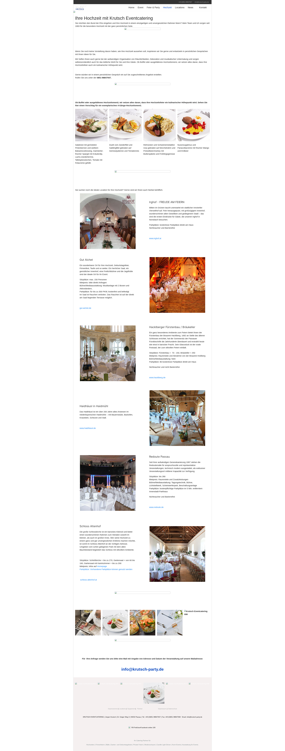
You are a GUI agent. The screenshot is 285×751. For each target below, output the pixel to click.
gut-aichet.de (85, 308)
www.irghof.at (155, 238)
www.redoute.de (156, 507)
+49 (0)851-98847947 (185, 2)
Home (131, 7)
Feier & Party (153, 7)
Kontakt (203, 7)
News (190, 7)
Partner (139, 709)
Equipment (131, 709)
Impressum (162, 709)
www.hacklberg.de (157, 377)
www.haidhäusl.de (88, 428)
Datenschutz (172, 709)
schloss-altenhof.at (88, 580)
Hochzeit (167, 7)
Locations (179, 7)
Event (140, 7)
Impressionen (113, 709)
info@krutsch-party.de (202, 2)
